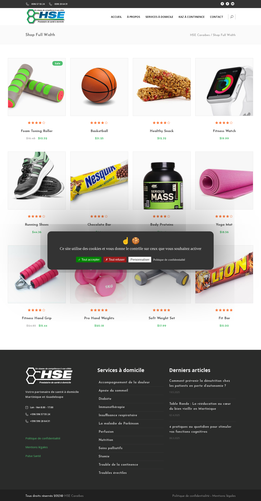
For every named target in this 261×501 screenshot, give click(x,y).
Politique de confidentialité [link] (169, 259)
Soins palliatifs (110, 448)
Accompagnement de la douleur (124, 382)
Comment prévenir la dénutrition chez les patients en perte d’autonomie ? (199, 383)
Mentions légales (36, 447)
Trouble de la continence (118, 464)
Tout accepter (90, 259)
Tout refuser (116, 259)
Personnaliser (139, 259)
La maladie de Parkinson (119, 423)
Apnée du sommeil (113, 390)
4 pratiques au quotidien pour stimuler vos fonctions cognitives (200, 429)
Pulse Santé (33, 456)
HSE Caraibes (200, 35)
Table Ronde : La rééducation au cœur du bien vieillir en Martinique (200, 406)
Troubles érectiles (113, 473)
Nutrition (106, 440)
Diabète (105, 399)
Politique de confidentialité (42, 438)
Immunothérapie (112, 407)
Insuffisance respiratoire (118, 415)
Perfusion (106, 431)
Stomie (104, 456)
